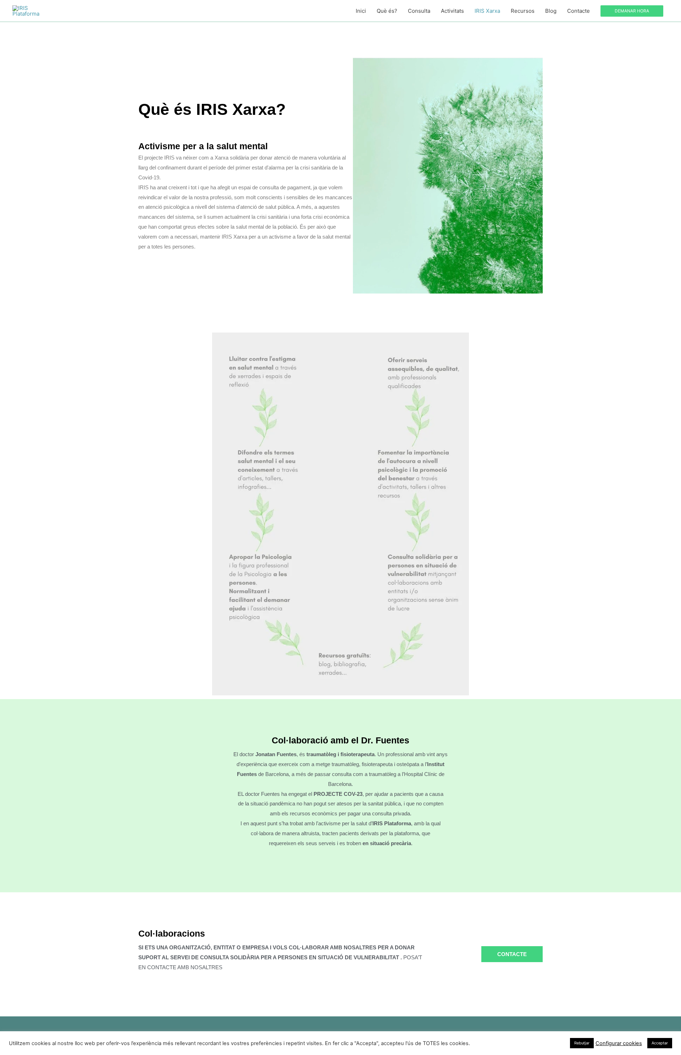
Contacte (578, 10)
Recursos (523, 10)
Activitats (452, 10)
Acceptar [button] (660, 1042)
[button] (631, 11)
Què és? (387, 10)
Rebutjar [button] (581, 1042)
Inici (361, 10)
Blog (551, 10)
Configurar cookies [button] (619, 1043)
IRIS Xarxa (487, 10)
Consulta (419, 10)
